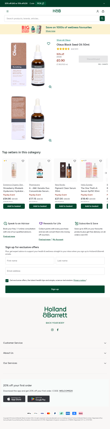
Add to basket (14, 206)
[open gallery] (28, 64)
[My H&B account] (97, 11)
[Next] (106, 173)
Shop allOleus (63, 40)
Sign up (55, 289)
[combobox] (52, 18)
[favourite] (23, 161)
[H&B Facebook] (57, 329)
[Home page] (57, 11)
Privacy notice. (80, 280)
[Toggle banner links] (104, 3)
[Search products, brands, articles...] (103, 18)
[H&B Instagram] (52, 329)
